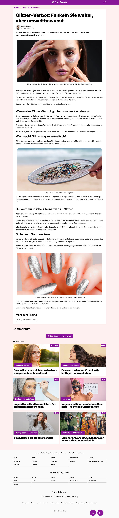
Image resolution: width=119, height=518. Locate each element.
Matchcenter (74, 457)
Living (34, 477)
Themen (35, 464)
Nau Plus (54, 461)
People (91, 457)
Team (33, 503)
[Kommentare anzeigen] (100, 513)
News (15, 457)
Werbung (25, 503)
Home (16, 8)
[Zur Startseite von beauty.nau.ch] (59, 2)
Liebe (53, 477)
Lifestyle (16, 464)
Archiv (53, 464)
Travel (53, 480)
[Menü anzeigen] (104, 2)
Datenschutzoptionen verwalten (86, 503)
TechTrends (93, 480)
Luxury (72, 477)
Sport (53, 457)
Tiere (34, 480)
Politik (34, 457)
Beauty (15, 484)
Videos (34, 461)
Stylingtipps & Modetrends (30, 8)
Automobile (74, 480)
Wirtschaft (16, 461)
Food (15, 480)
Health (15, 477)
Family (91, 477)
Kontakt (45, 503)
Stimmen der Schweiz (96, 461)
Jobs (38, 503)
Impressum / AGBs (67, 503)
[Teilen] (93, 513)
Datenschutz (55, 503)
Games (72, 461)
